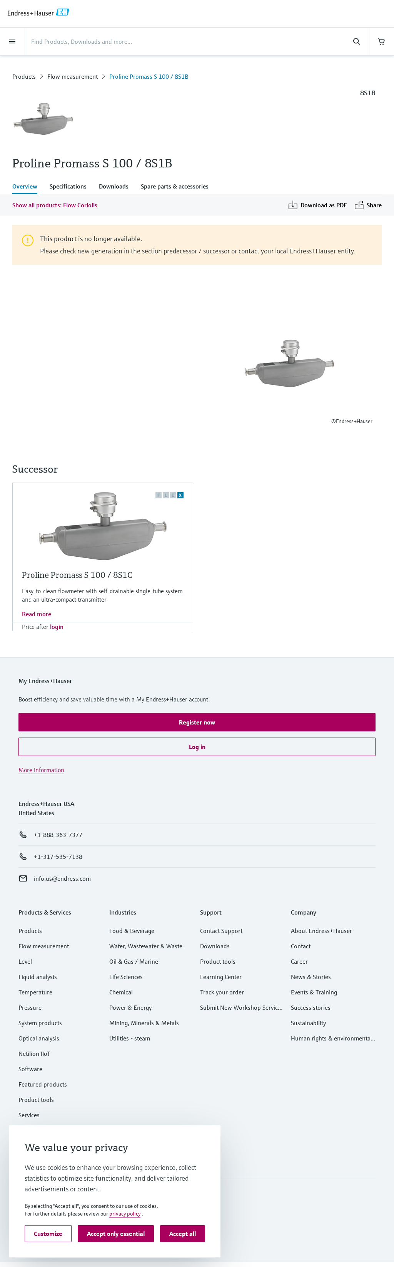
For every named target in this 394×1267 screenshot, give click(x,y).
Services (29, 1115)
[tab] (27, 187)
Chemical (121, 992)
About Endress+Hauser (321, 931)
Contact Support (221, 931)
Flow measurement (72, 76)
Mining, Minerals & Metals (144, 1023)
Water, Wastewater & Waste (145, 946)
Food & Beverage (131, 931)
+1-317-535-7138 (58, 856)
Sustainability (308, 1023)
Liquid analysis (37, 977)
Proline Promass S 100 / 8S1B (149, 76)
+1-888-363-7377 (58, 835)
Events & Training (314, 992)
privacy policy (124, 1213)
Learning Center (221, 977)
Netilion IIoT (34, 1053)
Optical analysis (38, 1038)
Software (30, 1069)
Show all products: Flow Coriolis (54, 205)
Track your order (222, 992)
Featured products (42, 1084)
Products (24, 76)
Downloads (215, 946)
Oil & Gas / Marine (133, 961)
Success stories (311, 1007)
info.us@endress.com (62, 878)
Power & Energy (130, 1007)
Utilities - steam (129, 1038)
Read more (36, 614)
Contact (301, 946)
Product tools (36, 1099)
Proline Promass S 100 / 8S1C (77, 575)
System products (40, 1023)
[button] (197, 722)
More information (41, 770)
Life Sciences (126, 977)
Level (25, 961)
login (56, 626)
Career (299, 961)
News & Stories (311, 977)
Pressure (30, 1007)
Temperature (35, 992)
